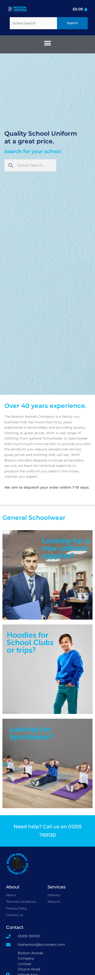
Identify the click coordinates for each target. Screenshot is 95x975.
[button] (47, 43)
